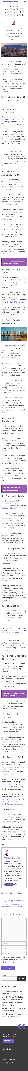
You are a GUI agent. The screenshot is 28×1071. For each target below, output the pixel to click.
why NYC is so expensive (11, 804)
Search (5, 975)
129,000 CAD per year (15, 302)
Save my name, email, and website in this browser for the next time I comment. (14, 959)
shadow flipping (9, 508)
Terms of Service (17, 1063)
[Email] (15, 884)
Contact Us (8, 1041)
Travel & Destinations (13, 893)
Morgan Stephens (12, 858)
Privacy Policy (7, 1063)
